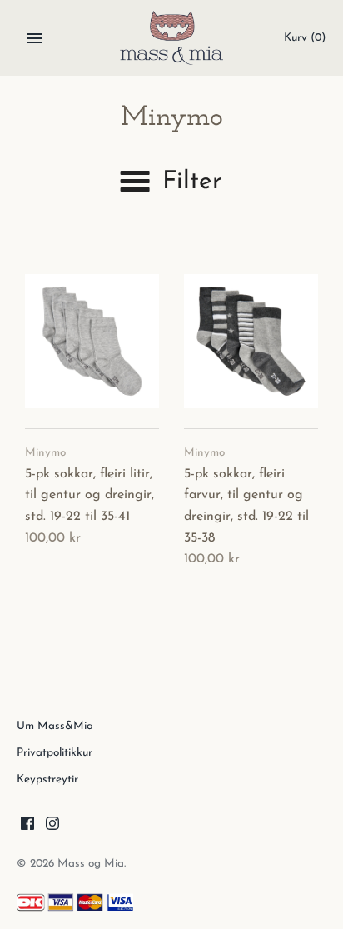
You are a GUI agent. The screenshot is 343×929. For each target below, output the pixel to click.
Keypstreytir (47, 779)
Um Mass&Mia (55, 726)
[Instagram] (52, 826)
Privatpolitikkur (54, 752)
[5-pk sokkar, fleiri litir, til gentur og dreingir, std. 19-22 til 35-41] (92, 341)
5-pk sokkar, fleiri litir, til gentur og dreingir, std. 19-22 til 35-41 (89, 495)
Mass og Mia (90, 863)
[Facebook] (27, 826)
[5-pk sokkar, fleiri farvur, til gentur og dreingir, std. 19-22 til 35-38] (251, 341)
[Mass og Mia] (172, 38)
